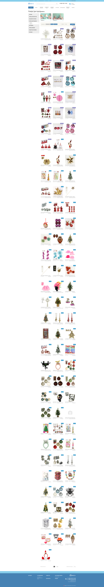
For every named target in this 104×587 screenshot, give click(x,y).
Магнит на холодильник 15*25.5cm (46, 433)
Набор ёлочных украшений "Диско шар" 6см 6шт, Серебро (46, 212)
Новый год (31, 23)
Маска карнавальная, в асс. (57, 512)
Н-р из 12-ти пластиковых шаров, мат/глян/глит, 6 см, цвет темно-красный (58, 54)
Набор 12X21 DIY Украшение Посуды (70, 354)
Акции (56, 578)
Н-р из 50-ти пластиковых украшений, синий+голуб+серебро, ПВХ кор (70, 54)
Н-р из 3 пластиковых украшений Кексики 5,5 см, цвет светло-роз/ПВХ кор (46, 354)
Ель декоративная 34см (56, 307)
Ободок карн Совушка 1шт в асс (58, 370)
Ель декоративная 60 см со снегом (70, 528)
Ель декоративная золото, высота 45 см (46, 496)
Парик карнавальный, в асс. (57, 291)
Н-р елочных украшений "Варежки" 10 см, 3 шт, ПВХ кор (70, 70)
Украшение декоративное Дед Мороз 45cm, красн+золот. (70, 149)
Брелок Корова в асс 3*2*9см (57, 433)
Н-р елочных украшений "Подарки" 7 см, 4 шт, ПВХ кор (46, 133)
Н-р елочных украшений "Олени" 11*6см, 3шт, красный (70, 228)
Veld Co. (31, 4)
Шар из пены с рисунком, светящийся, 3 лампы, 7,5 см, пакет (46, 228)
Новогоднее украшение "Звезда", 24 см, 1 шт (70, 196)
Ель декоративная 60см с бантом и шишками (46, 512)
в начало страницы (73, 572)
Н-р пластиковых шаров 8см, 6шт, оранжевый (70, 275)
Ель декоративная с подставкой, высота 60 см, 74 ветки (70, 291)
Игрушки (36, 7)
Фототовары (57, 7)
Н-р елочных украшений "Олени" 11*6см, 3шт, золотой (58, 196)
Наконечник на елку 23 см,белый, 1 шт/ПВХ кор (46, 307)
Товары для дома (62, 7)
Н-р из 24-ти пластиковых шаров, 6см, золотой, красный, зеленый (58, 449)
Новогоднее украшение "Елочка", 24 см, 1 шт (46, 275)
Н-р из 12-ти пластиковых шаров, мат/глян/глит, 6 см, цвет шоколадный (58, 386)
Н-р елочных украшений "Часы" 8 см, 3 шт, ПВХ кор (58, 133)
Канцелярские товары (47, 7)
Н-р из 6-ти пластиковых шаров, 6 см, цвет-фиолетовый (58, 228)
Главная (29, 10)
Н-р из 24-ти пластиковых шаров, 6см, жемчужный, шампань (46, 386)
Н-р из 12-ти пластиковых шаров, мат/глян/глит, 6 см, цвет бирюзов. (70, 86)
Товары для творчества (41, 7)
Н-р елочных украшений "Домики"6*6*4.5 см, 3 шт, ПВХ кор (58, 86)
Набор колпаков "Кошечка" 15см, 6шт (58, 149)
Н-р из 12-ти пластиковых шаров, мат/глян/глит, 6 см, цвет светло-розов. (70, 133)
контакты (48, 578)
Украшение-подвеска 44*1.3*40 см (46, 370)
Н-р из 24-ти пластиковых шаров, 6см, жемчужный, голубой (58, 496)
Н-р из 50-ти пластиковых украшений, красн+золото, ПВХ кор (46, 70)
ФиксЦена (73, 7)
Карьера (38, 578)
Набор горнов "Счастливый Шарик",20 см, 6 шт (70, 433)
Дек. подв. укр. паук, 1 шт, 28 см (70, 496)
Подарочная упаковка (68, 7)
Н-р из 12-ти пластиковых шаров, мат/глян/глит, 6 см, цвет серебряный (46, 528)
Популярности (48, 24)
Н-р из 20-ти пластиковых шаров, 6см (70, 370)
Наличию (55, 24)
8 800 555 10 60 (63, 3)
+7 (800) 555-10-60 (71, 578)
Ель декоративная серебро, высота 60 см (58, 354)
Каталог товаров (33, 10)
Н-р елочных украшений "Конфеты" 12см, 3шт (70, 212)
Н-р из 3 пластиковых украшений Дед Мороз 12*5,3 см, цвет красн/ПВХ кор (58, 212)
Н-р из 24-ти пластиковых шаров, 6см (70, 386)
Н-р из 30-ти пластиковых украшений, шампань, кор (46, 54)
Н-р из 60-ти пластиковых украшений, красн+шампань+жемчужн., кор (58, 70)
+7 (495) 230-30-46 (71, 579)
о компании (40, 575)
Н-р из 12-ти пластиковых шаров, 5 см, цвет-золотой (58, 528)
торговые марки (58, 575)
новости (48, 575)
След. (57, 566)
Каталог (31, 7)
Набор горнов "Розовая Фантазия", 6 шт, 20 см (70, 449)
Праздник (31, 22)
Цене (51, 24)
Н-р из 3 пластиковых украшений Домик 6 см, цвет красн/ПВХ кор (46, 196)
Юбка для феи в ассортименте (45, 291)
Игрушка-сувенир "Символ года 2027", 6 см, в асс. (70, 307)
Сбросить (74, 25)
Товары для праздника (52, 7)
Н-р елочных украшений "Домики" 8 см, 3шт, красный (46, 149)
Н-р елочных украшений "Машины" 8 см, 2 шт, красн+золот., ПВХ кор (46, 86)
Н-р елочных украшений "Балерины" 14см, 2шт (58, 275)
